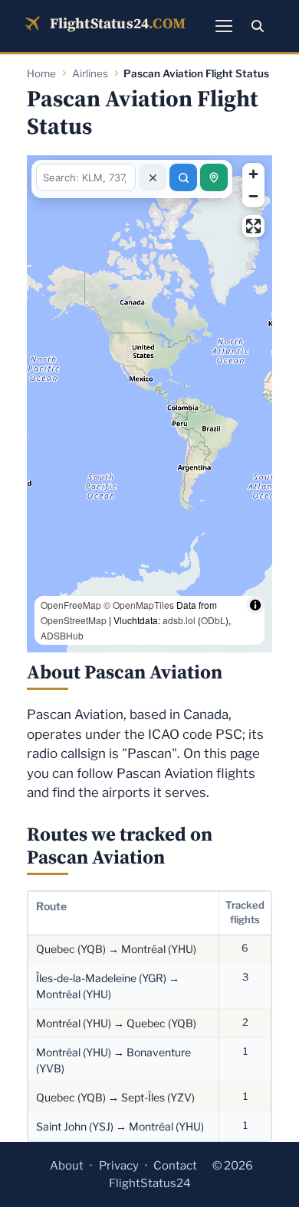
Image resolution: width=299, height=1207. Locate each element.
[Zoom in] (253, 174)
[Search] (257, 26)
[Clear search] (152, 177)
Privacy (119, 1166)
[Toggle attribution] (255, 635)
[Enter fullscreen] (253, 226)
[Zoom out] (253, 196)
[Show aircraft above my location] (214, 177)
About (67, 1166)
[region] (149, 403)
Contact (175, 1166)
